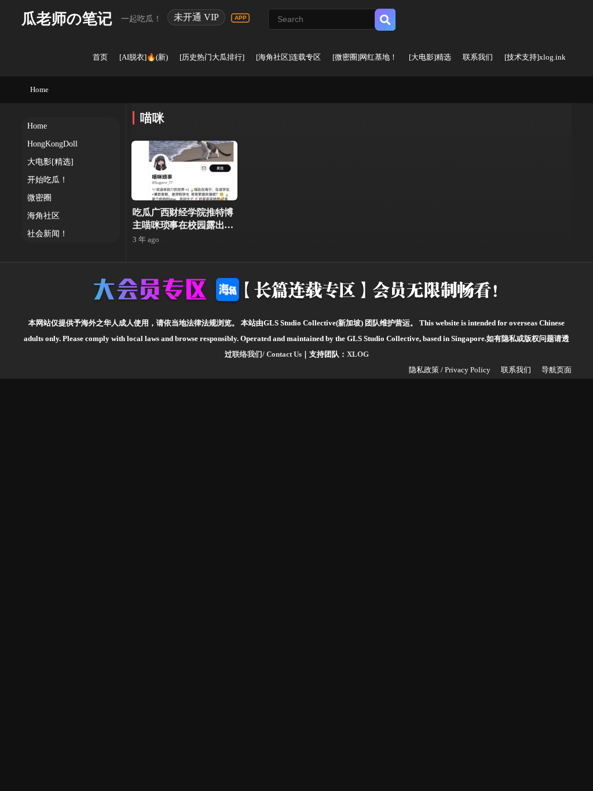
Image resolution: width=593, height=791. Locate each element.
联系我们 (478, 57)
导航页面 (556, 369)
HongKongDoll (52, 144)
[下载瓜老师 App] (240, 18)
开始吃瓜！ (47, 179)
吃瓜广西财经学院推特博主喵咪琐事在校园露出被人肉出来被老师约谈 (183, 225)
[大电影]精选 (430, 57)
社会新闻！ (47, 233)
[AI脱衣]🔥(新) (143, 57)
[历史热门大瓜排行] (212, 57)
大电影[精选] (50, 162)
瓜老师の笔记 (66, 18)
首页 (100, 57)
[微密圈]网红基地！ (364, 57)
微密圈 (39, 197)
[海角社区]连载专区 (288, 57)
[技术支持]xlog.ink (535, 57)
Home (39, 89)
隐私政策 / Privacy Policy (449, 369)
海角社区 (43, 215)
